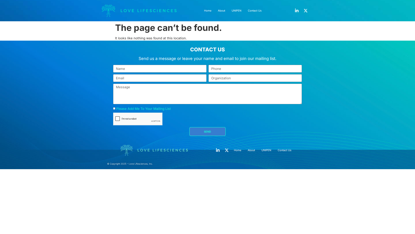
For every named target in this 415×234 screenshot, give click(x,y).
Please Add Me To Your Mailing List (143, 109)
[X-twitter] (306, 10)
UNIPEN (236, 10)
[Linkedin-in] (297, 10)
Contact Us (254, 10)
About (221, 10)
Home (207, 10)
